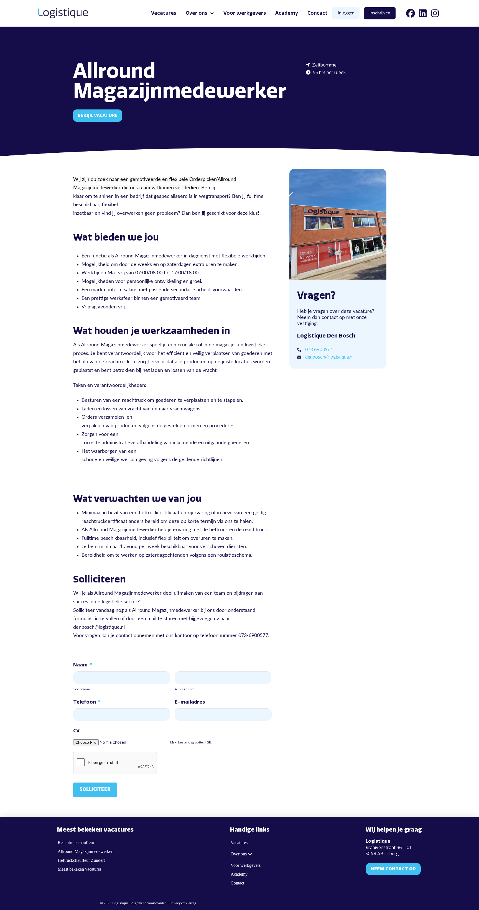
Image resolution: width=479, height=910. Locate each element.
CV (76, 731)
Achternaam (185, 689)
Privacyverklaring (182, 903)
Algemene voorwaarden (149, 903)
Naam (82, 665)
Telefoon (86, 702)
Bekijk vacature (98, 115)
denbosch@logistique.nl (329, 357)
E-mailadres (190, 702)
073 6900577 (318, 349)
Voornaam (81, 689)
